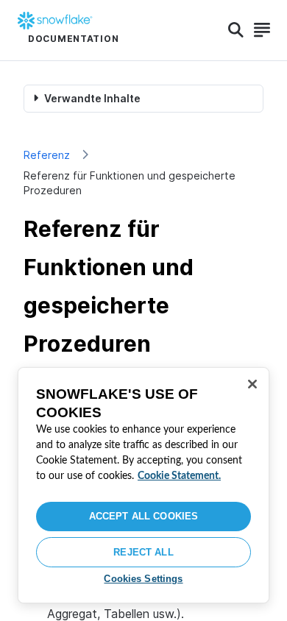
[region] (143, 485)
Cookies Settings (143, 578)
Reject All (143, 552)
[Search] (236, 30)
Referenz (47, 155)
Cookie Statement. (179, 476)
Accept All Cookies (143, 516)
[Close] (252, 384)
